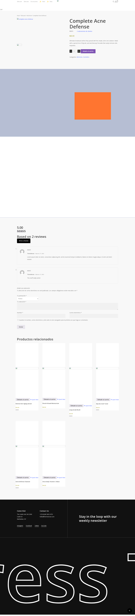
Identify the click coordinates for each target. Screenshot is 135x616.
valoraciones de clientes (84, 31)
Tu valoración (21, 302)
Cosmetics (86, 57)
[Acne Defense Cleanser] (27, 447)
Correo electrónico (76, 313)
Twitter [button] (37, 525)
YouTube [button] (43, 525)
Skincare (23, 15)
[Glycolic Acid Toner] (107, 369)
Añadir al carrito (88, 51)
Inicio (18, 15)
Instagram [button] (20, 525)
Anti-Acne (29, 15)
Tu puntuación (22, 296)
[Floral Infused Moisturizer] (53, 369)
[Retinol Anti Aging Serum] (27, 369)
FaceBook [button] (29, 525)
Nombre (20, 313)
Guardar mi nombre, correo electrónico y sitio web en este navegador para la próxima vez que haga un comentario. (53, 320)
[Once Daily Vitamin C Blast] (53, 447)
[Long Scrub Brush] (80, 372)
